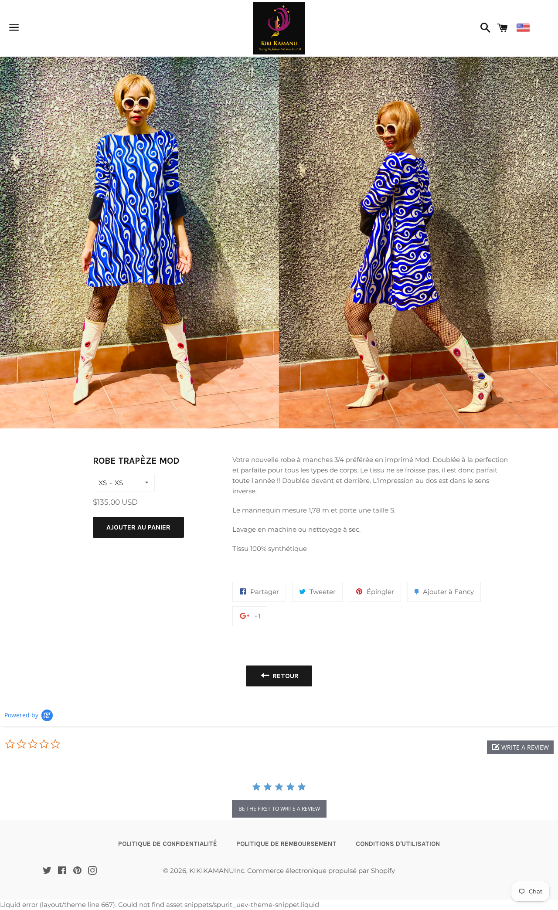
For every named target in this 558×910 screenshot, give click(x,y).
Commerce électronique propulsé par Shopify (321, 870)
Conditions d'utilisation (398, 844)
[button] (520, 747)
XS (103, 483)
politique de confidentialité (167, 844)
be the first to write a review (279, 808)
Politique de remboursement (286, 844)
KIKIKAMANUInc (216, 870)
